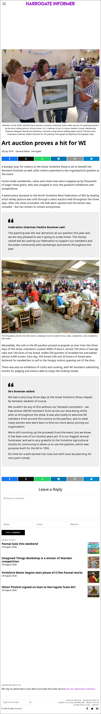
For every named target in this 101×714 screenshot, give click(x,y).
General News (23, 151)
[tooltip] (9, 159)
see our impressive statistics (80, 688)
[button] (30, 702)
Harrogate (36, 151)
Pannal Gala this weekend (20, 543)
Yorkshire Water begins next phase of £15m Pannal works (42, 572)
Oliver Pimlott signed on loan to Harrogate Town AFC (39, 587)
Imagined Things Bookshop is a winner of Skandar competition (37, 560)
